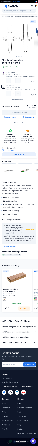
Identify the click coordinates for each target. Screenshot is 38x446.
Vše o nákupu (22, 416)
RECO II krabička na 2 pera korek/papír (10, 290)
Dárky (4, 412)
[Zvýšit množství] (18, 80)
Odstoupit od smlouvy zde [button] (26, 433)
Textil (4, 403)
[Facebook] (4, 392)
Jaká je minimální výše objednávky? (15, 337)
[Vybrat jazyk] (36, 1)
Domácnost (6, 425)
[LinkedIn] (17, 392)
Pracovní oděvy (7, 420)
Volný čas (5, 429)
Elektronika (6, 408)
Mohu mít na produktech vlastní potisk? (17, 327)
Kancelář (10, 16)
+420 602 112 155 (10, 386)
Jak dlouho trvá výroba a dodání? (15, 342)
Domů (5, 16)
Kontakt (20, 429)
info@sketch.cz (27, 386)
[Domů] (11, 6)
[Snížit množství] (8, 80)
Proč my (20, 412)
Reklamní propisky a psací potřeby (24, 16)
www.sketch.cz (7, 379)
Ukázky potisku (22, 420)
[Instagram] (10, 392)
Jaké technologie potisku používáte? (16, 332)
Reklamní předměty (24, 408)
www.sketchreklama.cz (10, 382)
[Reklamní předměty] (3, 6)
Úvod (19, 403)
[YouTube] (23, 392)
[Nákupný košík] (35, 6)
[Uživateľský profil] (32, 6)
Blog (19, 425)
